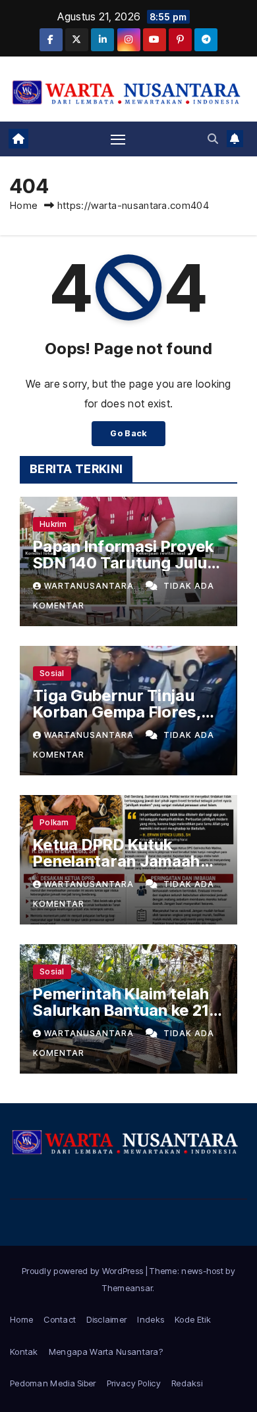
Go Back (128, 433)
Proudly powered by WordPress (84, 1270)
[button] (213, 138)
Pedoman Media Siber (53, 1383)
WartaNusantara (90, 586)
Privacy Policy (134, 1383)
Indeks (150, 1319)
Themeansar (127, 1288)
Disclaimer (106, 1319)
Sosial (52, 673)
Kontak (24, 1351)
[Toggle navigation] (117, 138)
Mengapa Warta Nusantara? (106, 1351)
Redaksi (186, 1383)
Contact (59, 1319)
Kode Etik (193, 1319)
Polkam (54, 822)
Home (24, 205)
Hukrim (53, 524)
